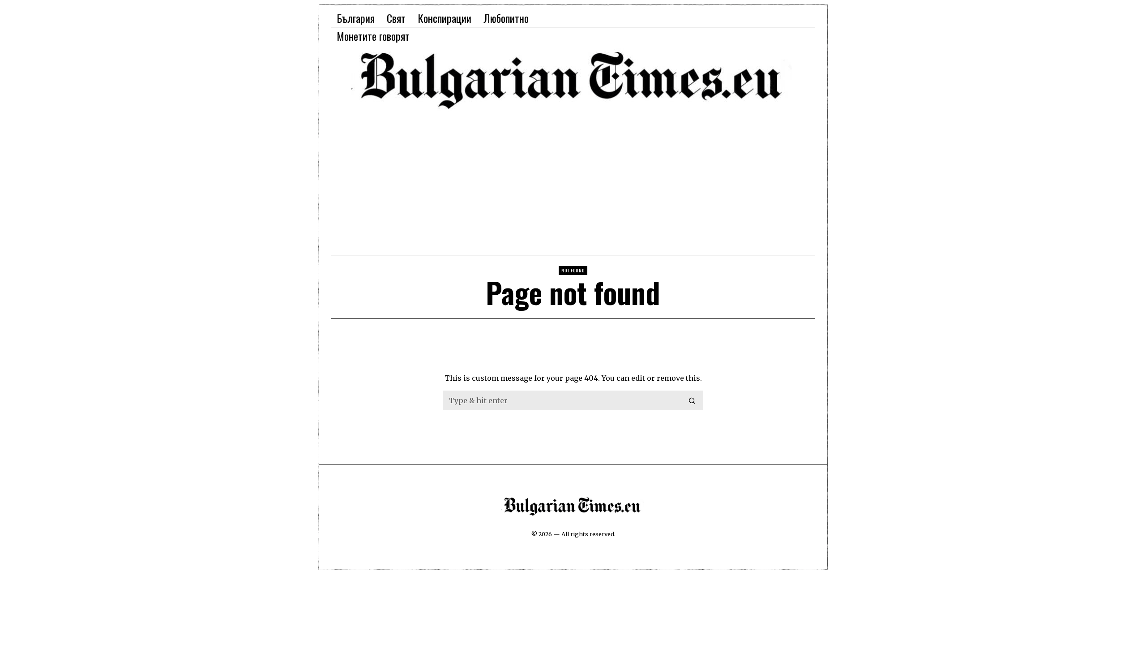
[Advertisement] (573, 181)
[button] (692, 400)
